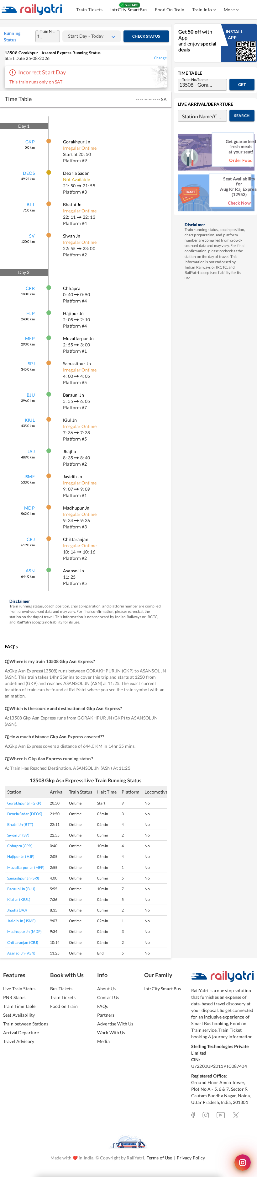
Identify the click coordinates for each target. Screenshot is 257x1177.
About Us (106, 988)
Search (241, 115)
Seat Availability (19, 1015)
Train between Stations (25, 1023)
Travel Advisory (18, 1041)
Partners (105, 1015)
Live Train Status (19, 988)
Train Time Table (19, 1006)
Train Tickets (89, 9)
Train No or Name (48, 31)
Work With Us (111, 1032)
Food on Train (64, 1006)
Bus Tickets (61, 988)
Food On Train (169, 9)
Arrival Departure (21, 1032)
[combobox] (41, 36)
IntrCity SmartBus (129, 9)
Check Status (146, 36)
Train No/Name (194, 79)
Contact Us (108, 997)
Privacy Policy (191, 1157)
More (229, 9)
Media (103, 1041)
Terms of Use (159, 1157)
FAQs (102, 1006)
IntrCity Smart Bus (162, 988)
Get (242, 84)
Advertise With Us (115, 1023)
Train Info (202, 9)
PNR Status (14, 997)
